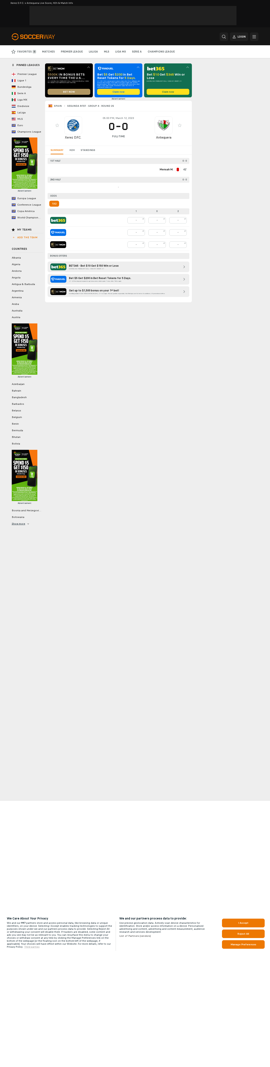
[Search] (224, 36)
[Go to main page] (41, 36)
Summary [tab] (57, 150)
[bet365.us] (58, 220)
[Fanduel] (58, 232)
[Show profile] (73, 125)
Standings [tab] (88, 150)
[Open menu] (254, 36)
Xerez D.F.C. (73, 137)
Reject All (243, 933)
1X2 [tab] (54, 203)
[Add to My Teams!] (57, 125)
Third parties (31, 946)
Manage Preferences (243, 944)
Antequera (163, 137)
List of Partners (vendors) (135, 935)
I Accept (243, 922)
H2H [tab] (72, 150)
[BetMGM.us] (58, 244)
